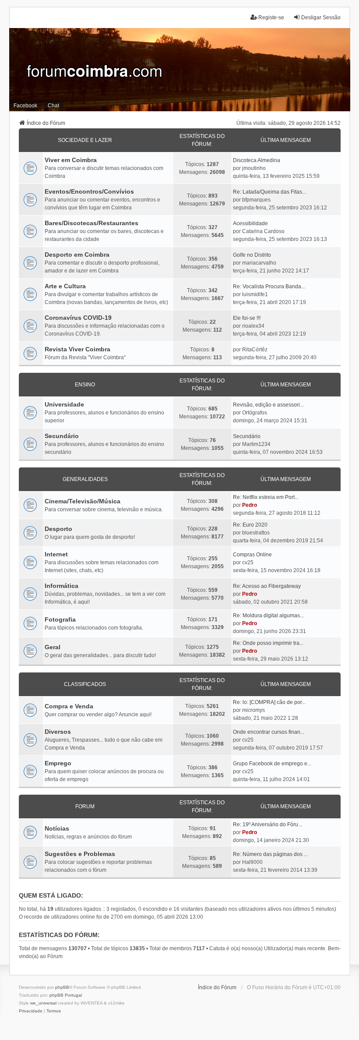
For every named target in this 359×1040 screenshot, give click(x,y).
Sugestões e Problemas (80, 853)
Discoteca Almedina (256, 160)
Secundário (62, 435)
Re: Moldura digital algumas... (268, 615)
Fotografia (60, 619)
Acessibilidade (250, 223)
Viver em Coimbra (71, 159)
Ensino (85, 385)
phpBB (62, 987)
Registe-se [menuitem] (271, 17)
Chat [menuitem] (53, 106)
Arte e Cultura (65, 286)
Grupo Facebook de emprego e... (272, 764)
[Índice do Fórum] (179, 70)
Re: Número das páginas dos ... (270, 854)
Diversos (58, 731)
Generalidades (85, 479)
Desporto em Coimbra (77, 254)
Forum (85, 806)
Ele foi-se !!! (246, 318)
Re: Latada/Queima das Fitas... (269, 192)
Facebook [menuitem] (25, 106)
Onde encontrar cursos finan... (268, 732)
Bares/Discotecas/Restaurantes (91, 222)
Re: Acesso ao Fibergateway (267, 586)
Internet (56, 554)
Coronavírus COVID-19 (78, 317)
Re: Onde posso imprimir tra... (268, 643)
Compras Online (252, 555)
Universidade (64, 404)
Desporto (58, 528)
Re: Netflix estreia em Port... (266, 497)
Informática (61, 585)
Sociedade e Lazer (85, 140)
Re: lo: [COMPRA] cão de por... (269, 702)
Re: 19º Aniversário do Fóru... (267, 824)
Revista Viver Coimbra (77, 349)
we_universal (43, 1003)
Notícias (57, 828)
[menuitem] (30, 1011)
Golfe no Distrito (252, 255)
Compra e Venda (69, 706)
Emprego (58, 763)
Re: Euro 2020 (250, 525)
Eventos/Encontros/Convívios (89, 191)
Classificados (85, 684)
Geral (52, 647)
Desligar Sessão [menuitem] (321, 17)
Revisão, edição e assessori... (268, 405)
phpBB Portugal (65, 995)
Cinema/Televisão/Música (82, 501)
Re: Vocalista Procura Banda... (269, 286)
